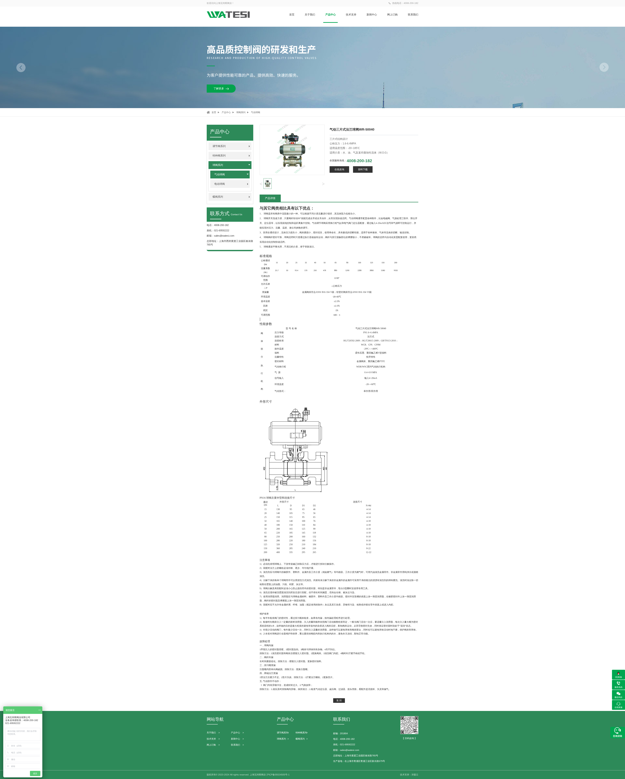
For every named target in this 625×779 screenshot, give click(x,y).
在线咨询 (339, 169)
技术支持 (351, 14)
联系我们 (413, 14)
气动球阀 (255, 112)
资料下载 (363, 169)
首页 (291, 14)
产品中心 (330, 14)
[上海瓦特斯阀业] (228, 14)
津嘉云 (414, 774)
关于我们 (310, 14)
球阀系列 (240, 112)
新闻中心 (372, 14)
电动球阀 (219, 183)
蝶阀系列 (300, 738)
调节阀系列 (282, 732)
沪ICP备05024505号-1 (278, 774)
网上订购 (392, 14)
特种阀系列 (301, 732)
